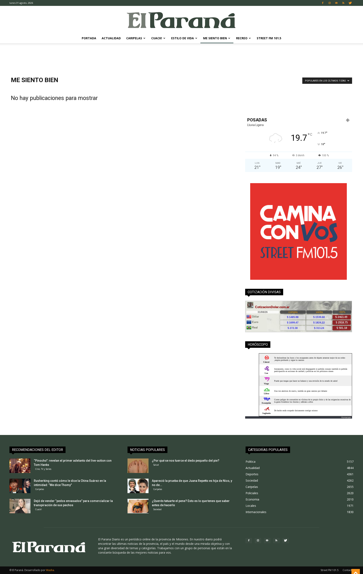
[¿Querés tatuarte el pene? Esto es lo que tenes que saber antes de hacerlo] (138, 506)
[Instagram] (329, 3)
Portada (89, 38)
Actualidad (111, 38)
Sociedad (157, 509)
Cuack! (156, 38)
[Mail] (336, 3)
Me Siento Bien (215, 38)
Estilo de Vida (182, 38)
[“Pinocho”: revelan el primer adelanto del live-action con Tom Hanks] (19, 465)
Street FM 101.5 (269, 38)
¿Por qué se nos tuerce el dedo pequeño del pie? (185, 460)
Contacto (348, 570)
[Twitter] (350, 3)
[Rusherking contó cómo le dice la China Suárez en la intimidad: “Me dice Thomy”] (19, 486)
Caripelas (134, 38)
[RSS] (343, 3)
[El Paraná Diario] (181, 20)
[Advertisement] (181, 57)
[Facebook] (323, 3)
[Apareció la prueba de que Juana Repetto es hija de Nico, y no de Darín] (138, 486)
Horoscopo (346, 417)
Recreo (241, 38)
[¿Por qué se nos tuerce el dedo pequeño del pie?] (138, 465)
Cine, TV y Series (43, 469)
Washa (50, 570)
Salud (156, 464)
